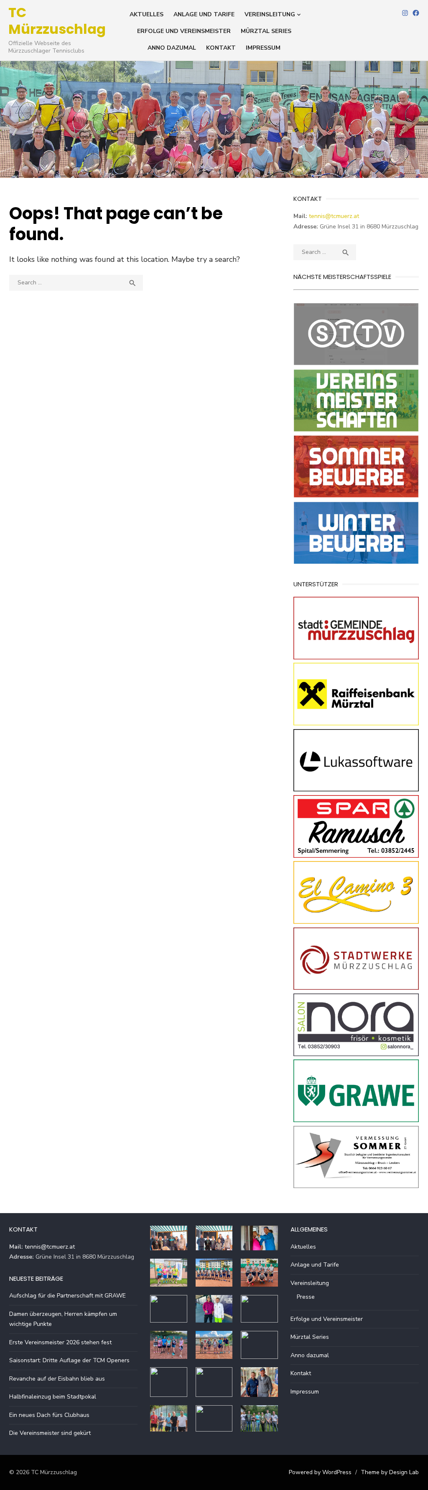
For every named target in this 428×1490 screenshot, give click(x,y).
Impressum (263, 48)
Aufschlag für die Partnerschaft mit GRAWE (67, 1296)
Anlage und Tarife (203, 14)
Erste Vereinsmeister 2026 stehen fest (60, 1342)
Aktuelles (146, 14)
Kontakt (221, 48)
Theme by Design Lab (390, 1472)
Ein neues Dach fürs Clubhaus (49, 1415)
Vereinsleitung (270, 14)
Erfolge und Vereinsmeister (184, 31)
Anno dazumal (172, 48)
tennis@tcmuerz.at (334, 216)
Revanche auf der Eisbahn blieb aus (57, 1379)
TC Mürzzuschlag (57, 20)
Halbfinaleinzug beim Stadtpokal (52, 1397)
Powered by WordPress (320, 1472)
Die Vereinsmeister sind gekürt (50, 1433)
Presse (306, 1297)
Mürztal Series (266, 31)
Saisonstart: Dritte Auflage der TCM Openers (69, 1360)
